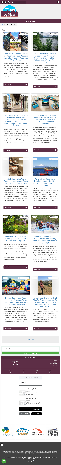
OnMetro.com (51, 457)
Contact (26, 457)
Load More (30, 339)
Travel (5, 33)
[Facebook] (58, 2)
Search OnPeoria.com (31, 353)
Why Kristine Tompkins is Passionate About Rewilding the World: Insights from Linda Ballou (45, 182)
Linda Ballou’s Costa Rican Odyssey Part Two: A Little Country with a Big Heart (15, 239)
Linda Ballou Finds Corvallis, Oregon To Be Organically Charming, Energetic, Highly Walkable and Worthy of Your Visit (45, 58)
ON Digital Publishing (33, 458)
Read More (8, 84)
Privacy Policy (7, 457)
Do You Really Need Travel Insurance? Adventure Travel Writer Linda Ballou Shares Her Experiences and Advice (16, 301)
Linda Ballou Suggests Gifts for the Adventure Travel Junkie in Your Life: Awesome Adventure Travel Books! (16, 57)
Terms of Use (14, 457)
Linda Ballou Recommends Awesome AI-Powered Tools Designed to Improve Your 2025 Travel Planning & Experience (45, 119)
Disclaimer (20, 457)
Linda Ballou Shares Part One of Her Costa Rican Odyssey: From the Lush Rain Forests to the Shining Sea (45, 240)
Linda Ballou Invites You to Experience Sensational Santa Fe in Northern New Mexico (16, 181)
